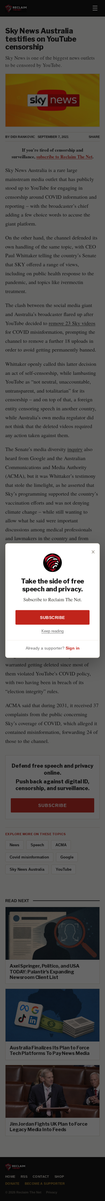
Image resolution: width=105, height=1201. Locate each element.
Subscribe (52, 617)
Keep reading (52, 631)
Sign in (73, 648)
